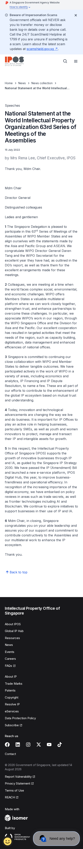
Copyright (11, 697)
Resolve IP (12, 704)
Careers (10, 659)
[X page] (38, 744)
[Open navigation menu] (76, 61)
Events (9, 652)
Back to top (18, 572)
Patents (10, 690)
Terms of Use (14, 790)
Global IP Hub (14, 631)
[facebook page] (7, 744)
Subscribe (12, 725)
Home (9, 83)
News (22, 83)
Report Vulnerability (18, 776)
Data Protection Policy (20, 718)
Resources (12, 638)
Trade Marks (13, 683)
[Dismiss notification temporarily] (76, 15)
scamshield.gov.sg (40, 49)
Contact (10, 754)
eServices (12, 711)
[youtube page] (49, 744)
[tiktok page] (59, 744)
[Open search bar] (65, 61)
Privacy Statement (17, 783)
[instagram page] (28, 744)
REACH (10, 797)
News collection (42, 83)
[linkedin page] (17, 744)
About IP (11, 676)
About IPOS (13, 624)
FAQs (8, 666)
